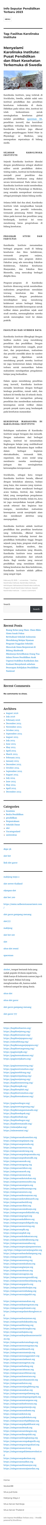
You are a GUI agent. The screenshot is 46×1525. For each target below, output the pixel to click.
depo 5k (7, 849)
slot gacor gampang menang (17, 914)
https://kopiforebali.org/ (16, 1117)
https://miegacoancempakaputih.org (22, 1441)
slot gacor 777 (10, 1014)
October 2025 (12, 730)
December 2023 (13, 791)
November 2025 (14, 727)
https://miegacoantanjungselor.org (24, 1250)
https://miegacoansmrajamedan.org (21, 1468)
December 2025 (13, 723)
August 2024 (12, 774)
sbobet (7, 969)
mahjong (8, 928)
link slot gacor (10, 862)
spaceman (8, 955)
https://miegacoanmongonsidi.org (21, 1277)
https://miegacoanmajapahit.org (20, 1294)
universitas (24, 580)
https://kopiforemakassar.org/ (18, 1096)
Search (7, 604)
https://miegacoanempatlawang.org (21, 1393)
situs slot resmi (11, 948)
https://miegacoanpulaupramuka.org (22, 1154)
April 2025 (11, 751)
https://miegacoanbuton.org (18, 1383)
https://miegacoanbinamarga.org (20, 1188)
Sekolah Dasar (13, 824)
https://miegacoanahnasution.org (20, 1137)
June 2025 (11, 744)
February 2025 (13, 757)
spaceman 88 (34, 119)
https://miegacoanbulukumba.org (20, 1321)
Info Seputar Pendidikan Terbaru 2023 (22, 10)
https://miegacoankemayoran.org (20, 1195)
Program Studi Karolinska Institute (17, 588)
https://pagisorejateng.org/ (17, 1079)
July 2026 (10, 716)
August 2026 (12, 713)
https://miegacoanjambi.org (17, 1257)
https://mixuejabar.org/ (15, 1127)
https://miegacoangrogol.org (18, 1216)
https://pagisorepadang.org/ (18, 1076)
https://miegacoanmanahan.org (19, 1301)
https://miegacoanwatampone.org (20, 1400)
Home (7, 1480)
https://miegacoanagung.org (18, 1164)
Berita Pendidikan (14, 814)
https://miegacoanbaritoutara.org (20, 1403)
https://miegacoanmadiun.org (18, 1461)
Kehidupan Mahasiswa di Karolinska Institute (22, 585)
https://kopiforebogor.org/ (17, 1120)
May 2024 (11, 785)
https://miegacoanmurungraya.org (21, 1345)
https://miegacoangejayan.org (18, 1141)
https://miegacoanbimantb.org (19, 1349)
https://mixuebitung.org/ (16, 1041)
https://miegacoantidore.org (18, 1168)
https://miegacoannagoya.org (18, 1274)
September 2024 (14, 771)
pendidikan (11, 818)
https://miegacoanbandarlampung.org (22, 1253)
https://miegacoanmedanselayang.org (22, 1281)
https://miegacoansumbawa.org (19, 1410)
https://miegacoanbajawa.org (18, 1332)
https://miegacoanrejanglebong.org (21, 1386)
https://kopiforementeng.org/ (18, 1082)
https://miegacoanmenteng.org (19, 1226)
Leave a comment (28, 590)
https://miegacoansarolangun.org (20, 1431)
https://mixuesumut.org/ (16, 1130)
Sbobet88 (8, 1486)
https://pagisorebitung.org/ (17, 1072)
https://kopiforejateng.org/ (17, 1031)
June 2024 (11, 781)
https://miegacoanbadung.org (18, 1366)
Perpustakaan (12, 821)
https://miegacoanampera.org (18, 1185)
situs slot (8, 993)
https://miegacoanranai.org (17, 1175)
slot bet (7, 856)
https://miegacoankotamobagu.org (21, 1342)
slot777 (7, 921)
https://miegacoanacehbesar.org (20, 1373)
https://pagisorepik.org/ (15, 1052)
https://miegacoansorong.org (18, 1260)
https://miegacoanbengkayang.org (21, 1438)
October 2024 (12, 768)
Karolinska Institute (27, 583)
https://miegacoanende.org (17, 1161)
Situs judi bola (10, 1492)
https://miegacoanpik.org (16, 1229)
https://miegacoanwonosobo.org (20, 1181)
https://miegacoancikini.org (17, 1205)
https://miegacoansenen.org (18, 1192)
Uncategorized (13, 831)
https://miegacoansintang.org (18, 1151)
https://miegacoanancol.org (17, 1448)
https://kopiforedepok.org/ (17, 1113)
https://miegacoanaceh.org (17, 1171)
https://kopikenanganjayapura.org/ (21, 1045)
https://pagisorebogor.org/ (17, 1103)
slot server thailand (13, 883)
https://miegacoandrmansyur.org (20, 1465)
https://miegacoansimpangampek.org (22, 1397)
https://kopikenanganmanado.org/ (21, 1110)
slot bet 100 (9, 935)
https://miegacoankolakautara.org (20, 1236)
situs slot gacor (11, 1000)
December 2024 (13, 764)
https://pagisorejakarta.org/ (17, 1059)
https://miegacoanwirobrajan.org (20, 1287)
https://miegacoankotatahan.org (20, 1178)
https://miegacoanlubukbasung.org (21, 1240)
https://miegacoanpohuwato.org (20, 1308)
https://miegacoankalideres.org (19, 1219)
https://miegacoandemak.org (18, 1427)
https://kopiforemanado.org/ (18, 1123)
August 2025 (12, 737)
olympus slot (10, 890)
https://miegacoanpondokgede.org (21, 1222)
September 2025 (14, 733)
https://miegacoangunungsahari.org (21, 1444)
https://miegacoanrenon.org (18, 1147)
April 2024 (11, 788)
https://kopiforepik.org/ (15, 1086)
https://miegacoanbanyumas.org (20, 1318)
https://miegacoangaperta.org (18, 1284)
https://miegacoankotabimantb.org (21, 1199)
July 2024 (10, 778)
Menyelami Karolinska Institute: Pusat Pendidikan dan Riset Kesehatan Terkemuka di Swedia (23, 56)
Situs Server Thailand (14, 1510)
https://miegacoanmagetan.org (19, 1362)
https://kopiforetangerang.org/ (19, 1048)
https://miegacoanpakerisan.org (19, 1458)
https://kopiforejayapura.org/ (18, 1038)
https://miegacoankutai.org (17, 1414)
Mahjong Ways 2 (12, 1498)
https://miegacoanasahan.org (18, 1390)
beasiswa (10, 811)
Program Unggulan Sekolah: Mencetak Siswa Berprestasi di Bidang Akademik (21, 647)
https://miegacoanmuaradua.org (20, 1243)
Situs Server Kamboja (14, 1504)
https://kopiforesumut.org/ (17, 1035)
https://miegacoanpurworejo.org (20, 1407)
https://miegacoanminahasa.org (19, 1263)
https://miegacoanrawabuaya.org (20, 1209)
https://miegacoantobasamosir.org (21, 1380)
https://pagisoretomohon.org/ (18, 1069)
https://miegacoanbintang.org (18, 1325)
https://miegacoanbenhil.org (18, 1202)
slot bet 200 (9, 897)
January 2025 (12, 761)
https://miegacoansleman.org (18, 1270)
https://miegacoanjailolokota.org (20, 1417)
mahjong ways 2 (11, 877)
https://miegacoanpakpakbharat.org (21, 1424)
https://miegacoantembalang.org (20, 1291)
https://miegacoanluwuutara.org (20, 1376)
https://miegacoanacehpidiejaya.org (21, 1421)
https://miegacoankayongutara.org (21, 1304)
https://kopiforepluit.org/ (16, 1089)
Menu (7, 19)
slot (8, 828)
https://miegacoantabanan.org (19, 1369)
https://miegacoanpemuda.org (19, 1144)
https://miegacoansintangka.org (20, 1328)
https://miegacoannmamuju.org (19, 1352)
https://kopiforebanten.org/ (17, 1028)
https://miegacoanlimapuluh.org (20, 1434)
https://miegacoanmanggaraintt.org (21, 1356)
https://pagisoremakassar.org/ (19, 1055)
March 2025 (12, 754)
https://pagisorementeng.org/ (18, 1065)
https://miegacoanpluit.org (17, 1233)
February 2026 (13, 720)
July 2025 (10, 740)
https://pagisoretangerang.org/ (19, 1106)
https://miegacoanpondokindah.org (21, 1212)
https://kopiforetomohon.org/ (18, 1093)
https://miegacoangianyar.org (18, 1267)
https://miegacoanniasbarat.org (19, 1359)
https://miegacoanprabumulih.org (20, 1158)
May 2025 (11, 747)
